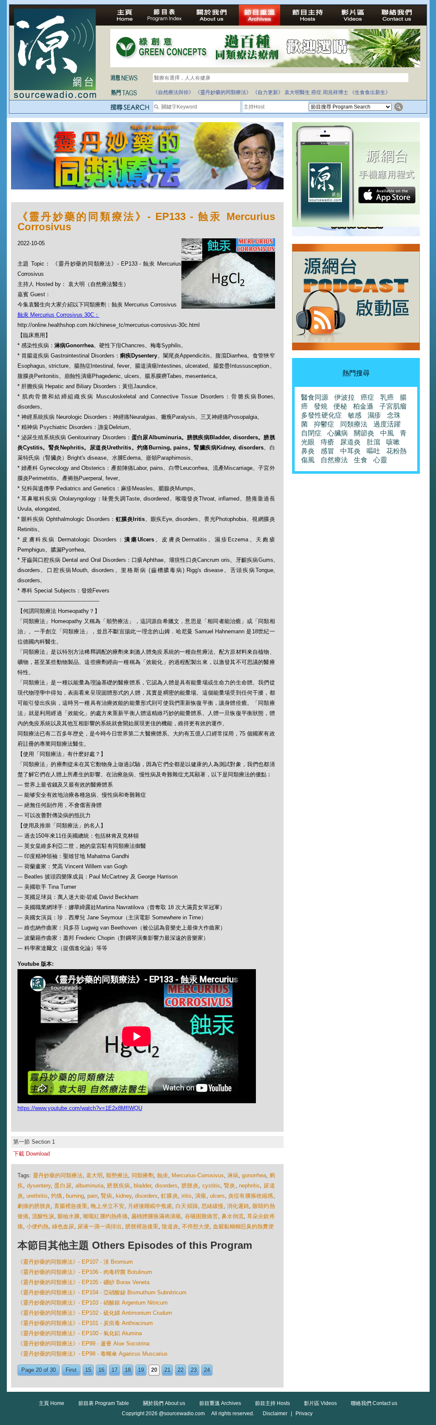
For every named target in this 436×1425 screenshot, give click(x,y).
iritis (186, 1196)
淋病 (232, 1175)
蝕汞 (162, 1175)
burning (75, 1196)
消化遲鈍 (238, 1206)
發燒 (320, 406)
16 (101, 1370)
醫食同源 (314, 397)
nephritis (249, 1185)
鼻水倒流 (232, 1216)
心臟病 (337, 433)
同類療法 (353, 424)
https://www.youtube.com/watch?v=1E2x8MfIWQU (79, 1108)
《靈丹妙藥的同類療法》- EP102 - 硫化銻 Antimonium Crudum (94, 1313)
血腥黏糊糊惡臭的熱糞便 (243, 1226)
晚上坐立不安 (107, 1206)
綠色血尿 (63, 1226)
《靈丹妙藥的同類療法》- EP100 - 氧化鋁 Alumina (79, 1333)
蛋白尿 (63, 1185)
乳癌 (387, 397)
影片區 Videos (320, 1403)
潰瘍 (200, 1196)
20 (154, 1370)
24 (207, 1370)
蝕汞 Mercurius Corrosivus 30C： (58, 315)
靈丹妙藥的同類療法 (58, 1175)
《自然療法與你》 (173, 92)
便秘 (340, 406)
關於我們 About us (164, 1403)
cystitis (211, 1185)
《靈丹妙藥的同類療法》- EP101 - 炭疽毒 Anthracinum (85, 1323)
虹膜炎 (169, 1196)
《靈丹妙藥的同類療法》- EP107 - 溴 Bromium (75, 1262)
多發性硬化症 (321, 415)
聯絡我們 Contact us (374, 1403)
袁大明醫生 (297, 92)
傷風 (308, 460)
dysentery (39, 1185)
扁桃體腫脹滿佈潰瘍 (156, 1216)
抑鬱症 (324, 424)
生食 (360, 460)
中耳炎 (350, 451)
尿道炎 (350, 442)
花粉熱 (396, 451)
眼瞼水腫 (68, 1216)
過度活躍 (387, 424)
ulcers (217, 1196)
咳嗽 (393, 442)
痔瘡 (327, 442)
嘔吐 (373, 451)
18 (128, 1370)
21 (167, 1370)
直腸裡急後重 (70, 1206)
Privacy (304, 1413)
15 (88, 1370)
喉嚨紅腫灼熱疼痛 (105, 1216)
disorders (166, 1185)
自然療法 (334, 460)
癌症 (316, 92)
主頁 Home (51, 1403)
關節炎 (364, 433)
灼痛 (56, 1196)
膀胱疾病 (118, 1185)
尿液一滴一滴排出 (99, 1226)
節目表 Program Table (103, 1403)
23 (194, 1370)
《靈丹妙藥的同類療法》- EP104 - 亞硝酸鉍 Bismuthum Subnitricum (101, 1292)
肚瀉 (373, 442)
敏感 (354, 415)
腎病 (106, 1196)
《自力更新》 (267, 92)
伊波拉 (344, 397)
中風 (387, 433)
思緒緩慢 (212, 1206)
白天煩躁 (186, 1206)
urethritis (37, 1196)
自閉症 (311, 433)
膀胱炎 (190, 1185)
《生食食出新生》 (370, 92)
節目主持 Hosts (272, 1403)
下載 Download (31, 1153)
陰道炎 (170, 1226)
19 (141, 1370)
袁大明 (94, 1175)
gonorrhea (254, 1175)
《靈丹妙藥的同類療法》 (223, 92)
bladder (142, 1185)
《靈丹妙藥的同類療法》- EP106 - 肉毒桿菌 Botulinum (84, 1272)
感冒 (327, 451)
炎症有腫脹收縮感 (250, 1196)
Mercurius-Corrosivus (198, 1175)
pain (92, 1196)
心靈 (380, 460)
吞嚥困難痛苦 (201, 1216)
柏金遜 (363, 406)
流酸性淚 (43, 1216)
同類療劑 (143, 1175)
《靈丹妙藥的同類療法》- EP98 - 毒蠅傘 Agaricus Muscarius (92, 1354)
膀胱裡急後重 (141, 1226)
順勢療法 (117, 1175)
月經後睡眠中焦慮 (150, 1206)
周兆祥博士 (335, 92)
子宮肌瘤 (393, 406)
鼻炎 (308, 451)
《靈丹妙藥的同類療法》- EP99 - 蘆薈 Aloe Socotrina (83, 1343)
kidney (124, 1196)
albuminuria (89, 1185)
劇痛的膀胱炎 (34, 1206)
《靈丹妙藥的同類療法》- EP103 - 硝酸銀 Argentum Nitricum (92, 1302)
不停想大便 (195, 1226)
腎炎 (229, 1185)
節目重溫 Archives (220, 1403)
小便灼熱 (37, 1226)
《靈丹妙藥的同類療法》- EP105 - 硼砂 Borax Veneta (83, 1282)
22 (181, 1370)
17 (115, 1370)
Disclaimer (275, 1413)
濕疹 (374, 415)
